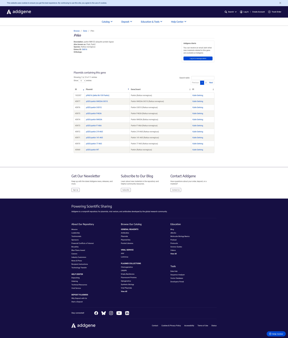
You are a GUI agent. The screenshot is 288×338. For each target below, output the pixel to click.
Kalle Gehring (197, 95)
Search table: (184, 78)
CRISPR (124, 271)
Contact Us (176, 190)
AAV (122, 253)
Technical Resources (79, 285)
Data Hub (173, 271)
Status (214, 326)
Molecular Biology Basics (180, 236)
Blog (172, 229)
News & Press (76, 261)
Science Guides (176, 247)
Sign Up (75, 190)
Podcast (173, 240)
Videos (173, 250)
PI (193, 89)
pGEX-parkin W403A (94, 119)
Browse (77, 31)
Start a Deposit (77, 302)
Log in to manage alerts (198, 58)
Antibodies (125, 233)
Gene (85, 31)
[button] (231, 12)
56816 (84, 49)
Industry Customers (78, 257)
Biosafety (75, 247)
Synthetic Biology (127, 284)
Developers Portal (177, 282)
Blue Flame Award (78, 250)
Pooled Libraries (127, 243)
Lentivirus (124, 257)
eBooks (173, 233)
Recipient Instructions (79, 264)
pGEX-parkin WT (92, 150)
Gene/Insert (136, 89)
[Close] (279, 3)
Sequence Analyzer (177, 275)
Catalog (106, 21)
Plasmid (89, 89)
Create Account (258, 12)
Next (211, 83)
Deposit (125, 21)
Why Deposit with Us (79, 298)
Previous (195, 83)
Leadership (75, 233)
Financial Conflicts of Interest (82, 243)
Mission (74, 229)
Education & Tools (150, 21)
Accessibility (189, 326)
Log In (246, 12)
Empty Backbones (127, 274)
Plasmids (124, 236)
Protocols (174, 243)
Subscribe (125, 190)
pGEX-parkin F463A (93, 113)
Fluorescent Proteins (129, 278)
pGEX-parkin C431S (94, 107)
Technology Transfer (79, 268)
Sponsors (75, 240)
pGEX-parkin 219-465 (94, 132)
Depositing (75, 278)
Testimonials (76, 236)
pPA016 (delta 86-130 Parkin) (97, 95)
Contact (155, 326)
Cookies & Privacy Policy (171, 326)
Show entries (82, 80)
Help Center (177, 21)
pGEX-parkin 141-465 (94, 138)
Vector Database (176, 278)
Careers (74, 254)
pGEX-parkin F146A (93, 126)
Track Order (276, 12)
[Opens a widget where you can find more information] (276, 334)
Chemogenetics (127, 267)
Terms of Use (203, 326)
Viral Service (76, 288)
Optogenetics (126, 281)
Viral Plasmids (126, 288)
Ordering (74, 281)
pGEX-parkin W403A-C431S (97, 101)
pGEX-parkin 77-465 (94, 144)
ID (76, 89)
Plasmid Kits (125, 240)
